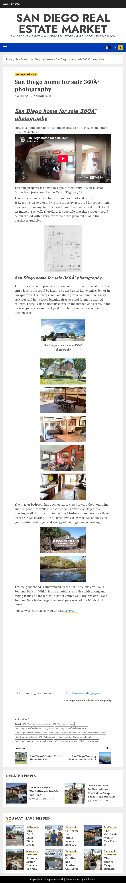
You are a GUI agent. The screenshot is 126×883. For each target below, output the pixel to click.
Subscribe (120, 47)
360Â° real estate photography (36, 724)
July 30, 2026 (96, 801)
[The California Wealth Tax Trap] (16, 793)
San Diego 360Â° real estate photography (34, 728)
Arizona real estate (35, 851)
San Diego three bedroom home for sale (34, 741)
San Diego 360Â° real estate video (71, 728)
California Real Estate (98, 785)
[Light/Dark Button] (108, 47)
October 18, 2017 (44, 96)
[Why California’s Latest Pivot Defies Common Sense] (15, 835)
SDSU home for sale (89, 741)
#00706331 (70, 610)
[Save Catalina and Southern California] (54, 859)
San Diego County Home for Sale (65, 732)
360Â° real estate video (63, 724)
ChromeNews (73, 879)
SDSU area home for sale (66, 741)
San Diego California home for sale (31, 732)
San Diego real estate (26, 74)
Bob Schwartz (24, 96)
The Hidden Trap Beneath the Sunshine (101, 794)
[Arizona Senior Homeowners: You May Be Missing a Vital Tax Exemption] (15, 859)
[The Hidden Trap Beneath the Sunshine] (75, 793)
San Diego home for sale (94, 732)
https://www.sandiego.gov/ (82, 693)
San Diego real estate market (63, 23)
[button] (5, 47)
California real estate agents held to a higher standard (72, 841)
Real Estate (31, 854)
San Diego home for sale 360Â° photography (36, 737)
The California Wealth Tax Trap (111, 836)
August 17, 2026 (40, 799)
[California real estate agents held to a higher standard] (54, 835)
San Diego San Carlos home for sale (75, 737)
